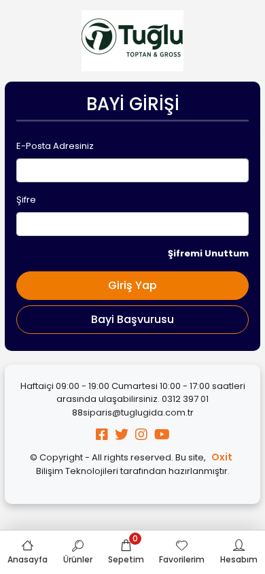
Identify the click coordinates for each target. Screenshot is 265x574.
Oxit (221, 457)
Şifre (26, 199)
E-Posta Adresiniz (55, 145)
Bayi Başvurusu (132, 319)
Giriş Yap (132, 285)
